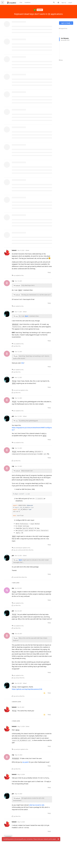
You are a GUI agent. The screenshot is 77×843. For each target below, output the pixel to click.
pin (16, 356)
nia (15, 614)
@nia (13, 383)
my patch (25, 762)
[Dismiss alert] (58, 839)
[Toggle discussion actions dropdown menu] (71, 23)
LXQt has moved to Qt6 (36, 805)
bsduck (17, 285)
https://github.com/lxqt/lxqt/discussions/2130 (27, 689)
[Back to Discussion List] (2, 2)
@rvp (17, 730)
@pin (20, 290)
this (22, 363)
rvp (16, 316)
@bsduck (15, 324)
